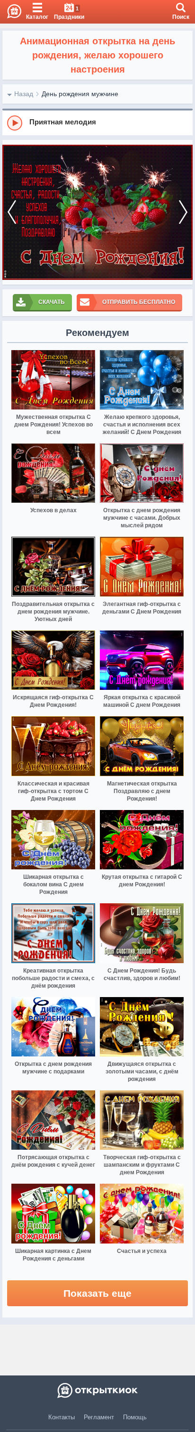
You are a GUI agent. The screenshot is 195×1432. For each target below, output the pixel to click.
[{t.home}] (97, 1390)
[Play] (14, 123)
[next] (183, 212)
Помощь (135, 1417)
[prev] (12, 212)
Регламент (99, 1417)
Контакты (61, 1417)
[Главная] (10, 11)
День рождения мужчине (80, 94)
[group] (97, 122)
